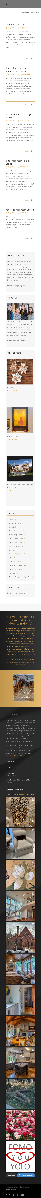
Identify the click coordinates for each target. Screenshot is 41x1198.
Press (10, 558)
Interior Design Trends (16, 538)
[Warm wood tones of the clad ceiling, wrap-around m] (20, 1031)
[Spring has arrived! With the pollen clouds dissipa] (20, 969)
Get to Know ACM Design (16, 341)
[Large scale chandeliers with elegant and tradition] (20, 906)
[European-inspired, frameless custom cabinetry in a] (20, 1062)
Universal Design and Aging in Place (20, 577)
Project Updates (14, 561)
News (10, 550)
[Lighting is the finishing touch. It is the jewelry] (20, 812)
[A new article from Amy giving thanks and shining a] (20, 1094)
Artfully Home (13, 436)
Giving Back (12, 527)
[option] (20, 688)
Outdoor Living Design (16, 554)
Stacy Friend (11, 28)
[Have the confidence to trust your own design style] (20, 1156)
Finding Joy (11, 388)
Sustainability (13, 573)
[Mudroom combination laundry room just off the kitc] (20, 1000)
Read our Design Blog (14, 286)
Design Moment (14, 523)
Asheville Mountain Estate (20, 209)
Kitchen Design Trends (16, 542)
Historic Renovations (15, 531)
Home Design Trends (15, 535)
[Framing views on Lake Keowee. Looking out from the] (20, 937)
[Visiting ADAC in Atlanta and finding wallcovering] (20, 875)
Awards (11, 519)
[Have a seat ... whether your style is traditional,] (20, 843)
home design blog (13, 267)
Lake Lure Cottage (15, 24)
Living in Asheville (14, 546)
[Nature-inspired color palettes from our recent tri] (20, 1125)
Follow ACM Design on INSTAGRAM (23, 794)
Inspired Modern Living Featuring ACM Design (20, 780)
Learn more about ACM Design (16, 756)
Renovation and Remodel (17, 565)
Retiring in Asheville (15, 569)
